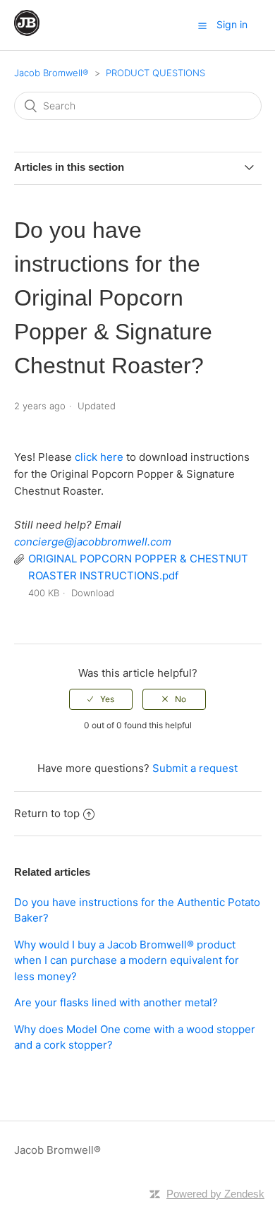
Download (92, 592)
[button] (202, 25)
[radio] (101, 699)
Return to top (47, 813)
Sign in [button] (232, 24)
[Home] (26, 32)
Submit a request (195, 768)
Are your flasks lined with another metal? (116, 1002)
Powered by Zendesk (215, 1194)
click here (99, 457)
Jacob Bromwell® (51, 72)
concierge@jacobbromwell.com (92, 541)
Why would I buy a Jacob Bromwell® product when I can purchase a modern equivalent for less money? (126, 960)
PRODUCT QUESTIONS (155, 72)
